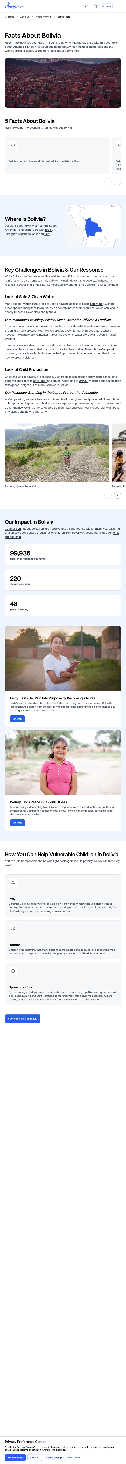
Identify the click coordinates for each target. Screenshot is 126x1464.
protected (95, 399)
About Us (24, 16)
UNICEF (83, 381)
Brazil (48, 229)
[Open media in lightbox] (57, 453)
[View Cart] (95, 6)
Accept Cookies (15, 1457)
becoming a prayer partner (55, 911)
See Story (17, 718)
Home (11, 16)
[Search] (86, 6)
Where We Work (43, 16)
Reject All (34, 1457)
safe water (96, 304)
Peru (47, 234)
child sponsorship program (22, 403)
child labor (40, 381)
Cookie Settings (54, 1457)
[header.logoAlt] (15, 8)
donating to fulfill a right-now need (85, 953)
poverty (107, 280)
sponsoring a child (22, 992)
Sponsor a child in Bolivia (22, 1018)
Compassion (13, 528)
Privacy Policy (73, 1457)
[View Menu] (117, 6)
